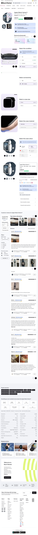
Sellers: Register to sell (9, 502)
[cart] (36, 3)
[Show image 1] (7, 156)
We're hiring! (3, 507)
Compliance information (33, 179)
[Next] (14, 156)
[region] (25, 41)
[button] (9, 15)
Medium (27, 502)
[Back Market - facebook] (2, 511)
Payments (9, 506)
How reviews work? (5, 230)
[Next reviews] (36, 378)
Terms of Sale (22, 503)
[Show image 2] (2, 66)
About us (3, 501)
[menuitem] (9, 6)
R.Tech (26, 179)
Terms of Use (22, 502)
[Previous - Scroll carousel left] (32, 36)
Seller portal (9, 504)
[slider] (2, 239)
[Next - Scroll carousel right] (35, 36)
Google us (6, 474)
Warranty (21, 505)
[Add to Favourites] (34, 18)
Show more (13, 309)
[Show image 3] (12, 156)
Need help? (30, 2)
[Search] (13, 3)
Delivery (9, 507)
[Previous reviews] (33, 378)
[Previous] (5, 156)
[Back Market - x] (4, 511)
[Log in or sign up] (34, 3)
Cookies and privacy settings (22, 510)
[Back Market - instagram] (2, 509)
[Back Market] (6, 3)
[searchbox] (20, 3)
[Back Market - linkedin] (4, 509)
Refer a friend (16, 501)
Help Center (9, 511)
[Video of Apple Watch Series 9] (9, 26)
